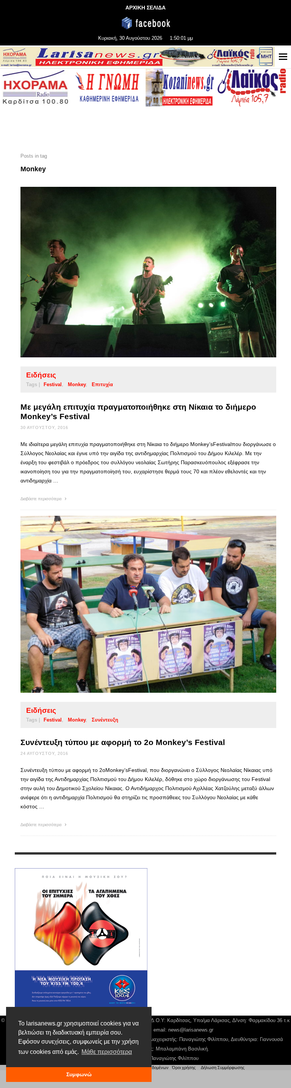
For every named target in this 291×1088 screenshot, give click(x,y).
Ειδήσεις (41, 375)
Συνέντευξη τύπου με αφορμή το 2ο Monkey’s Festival (122, 742)
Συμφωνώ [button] (79, 1074)
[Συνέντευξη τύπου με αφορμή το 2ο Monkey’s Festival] (136, 604)
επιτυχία (102, 384)
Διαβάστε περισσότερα (41, 498)
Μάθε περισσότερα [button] (106, 1052)
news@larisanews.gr (190, 1030)
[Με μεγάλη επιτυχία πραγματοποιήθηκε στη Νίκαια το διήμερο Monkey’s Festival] (136, 272)
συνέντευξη (105, 720)
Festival (53, 384)
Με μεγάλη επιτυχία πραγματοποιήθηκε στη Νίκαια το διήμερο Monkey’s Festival (138, 411)
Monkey (77, 384)
